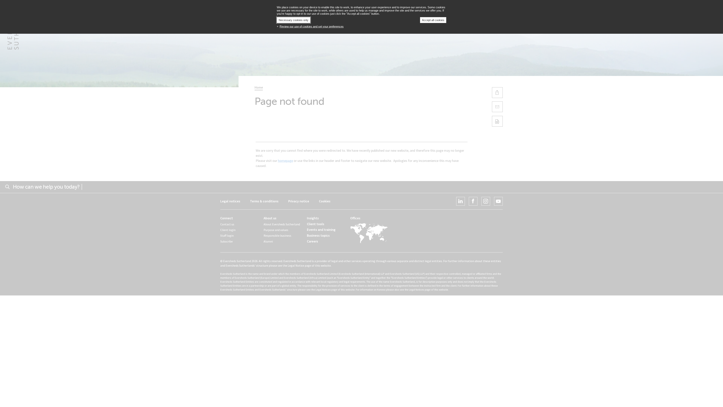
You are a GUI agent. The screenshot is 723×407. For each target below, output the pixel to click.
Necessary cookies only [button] (293, 20)
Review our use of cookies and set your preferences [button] (312, 26)
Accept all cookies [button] (433, 20)
